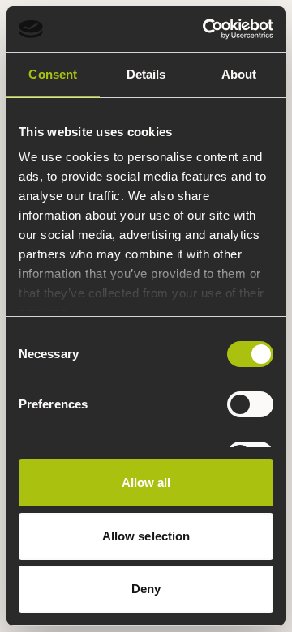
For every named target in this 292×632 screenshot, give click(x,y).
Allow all (146, 482)
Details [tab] (146, 74)
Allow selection (146, 536)
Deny (146, 589)
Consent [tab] (52, 74)
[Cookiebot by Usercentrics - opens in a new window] (206, 29)
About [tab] (239, 74)
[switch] (250, 404)
